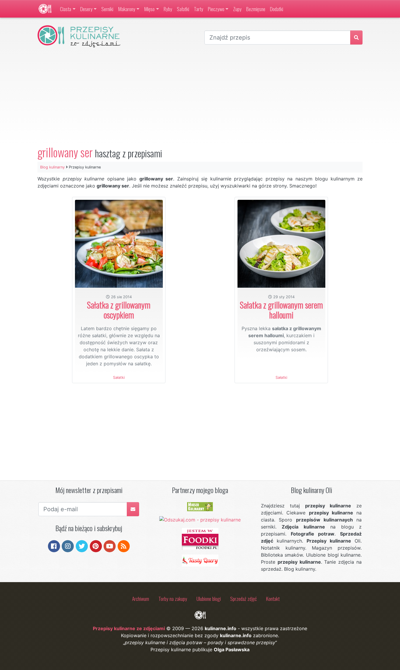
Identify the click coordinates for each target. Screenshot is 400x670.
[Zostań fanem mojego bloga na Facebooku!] (54, 546)
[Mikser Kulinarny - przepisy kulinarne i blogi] (200, 506)
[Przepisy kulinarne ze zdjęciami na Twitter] (82, 546)
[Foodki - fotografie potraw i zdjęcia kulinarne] (200, 538)
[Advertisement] (200, 96)
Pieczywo (216, 9)
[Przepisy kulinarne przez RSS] (123, 546)
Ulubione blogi (208, 598)
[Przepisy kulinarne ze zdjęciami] (44, 9)
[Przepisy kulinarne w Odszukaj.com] (200, 519)
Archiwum (140, 598)
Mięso (149, 9)
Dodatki (276, 9)
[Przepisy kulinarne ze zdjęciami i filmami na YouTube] (109, 546)
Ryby (168, 9)
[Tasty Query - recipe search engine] (200, 560)
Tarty (198, 9)
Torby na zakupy (172, 598)
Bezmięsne (255, 9)
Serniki (107, 9)
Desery (86, 9)
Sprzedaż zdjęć (243, 598)
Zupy (237, 9)
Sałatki (183, 9)
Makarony (126, 9)
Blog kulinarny (52, 167)
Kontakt (273, 598)
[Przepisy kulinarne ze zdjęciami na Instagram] (67, 546)
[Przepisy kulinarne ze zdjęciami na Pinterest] (96, 546)
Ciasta (65, 9)
